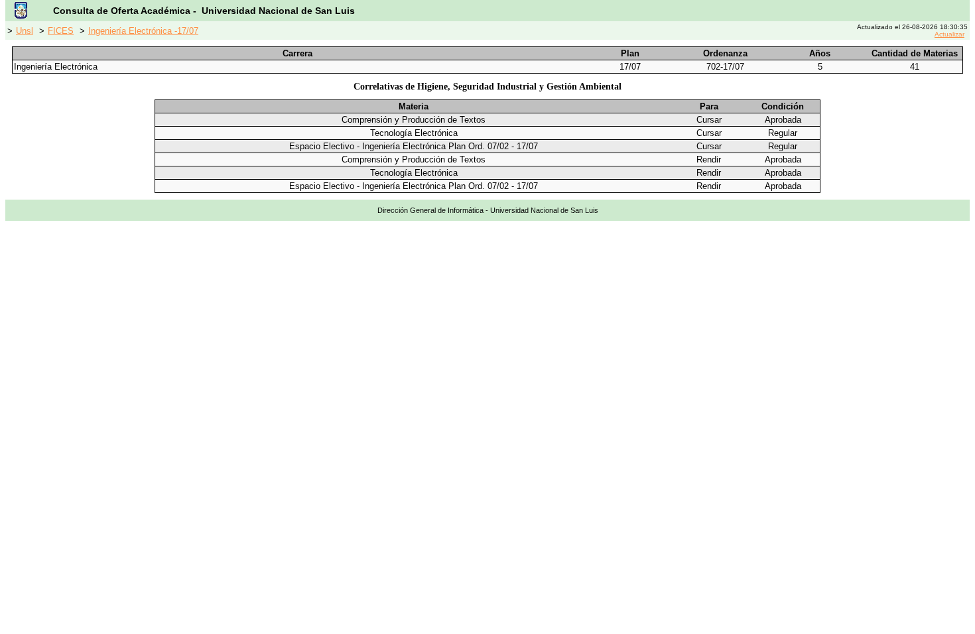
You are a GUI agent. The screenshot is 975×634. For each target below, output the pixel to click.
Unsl (24, 31)
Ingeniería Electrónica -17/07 (143, 31)
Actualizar (949, 34)
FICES (61, 31)
